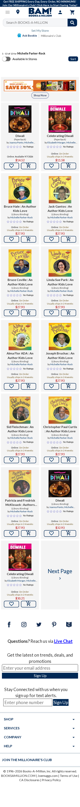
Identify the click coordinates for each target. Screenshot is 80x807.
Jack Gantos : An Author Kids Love (60, 208)
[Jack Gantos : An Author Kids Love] (60, 189)
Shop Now (40, 95)
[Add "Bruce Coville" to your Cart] (28, 313)
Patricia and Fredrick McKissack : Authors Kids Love (20, 502)
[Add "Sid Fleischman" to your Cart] (28, 460)
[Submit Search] (72, 22)
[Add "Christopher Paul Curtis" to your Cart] (68, 460)
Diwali (20, 136)
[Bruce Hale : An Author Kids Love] (20, 189)
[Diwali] (20, 119)
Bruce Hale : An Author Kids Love (20, 208)
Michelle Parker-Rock (23, 144)
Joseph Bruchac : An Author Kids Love (60, 355)
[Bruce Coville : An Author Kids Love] (20, 263)
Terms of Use (68, 775)
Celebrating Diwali (60, 136)
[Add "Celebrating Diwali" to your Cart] (68, 166)
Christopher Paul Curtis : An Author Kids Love (60, 429)
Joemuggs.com (48, 775)
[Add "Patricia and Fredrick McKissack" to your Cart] (28, 533)
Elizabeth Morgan (56, 142)
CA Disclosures (29, 780)
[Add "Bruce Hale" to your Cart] (28, 239)
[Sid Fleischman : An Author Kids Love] (20, 410)
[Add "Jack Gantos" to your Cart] (68, 239)
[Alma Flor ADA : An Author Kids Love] (20, 336)
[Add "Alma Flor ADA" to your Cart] (28, 386)
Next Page (60, 574)
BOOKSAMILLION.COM (18, 775)
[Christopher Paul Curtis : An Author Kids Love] (60, 410)
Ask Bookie (29, 35)
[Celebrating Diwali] (60, 119)
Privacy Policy (51, 780)
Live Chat (63, 641)
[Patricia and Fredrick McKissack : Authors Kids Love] (20, 483)
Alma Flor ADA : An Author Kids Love (20, 355)
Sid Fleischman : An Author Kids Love (20, 429)
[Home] (40, 12)
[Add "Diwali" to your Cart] (28, 166)
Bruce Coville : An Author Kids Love (20, 282)
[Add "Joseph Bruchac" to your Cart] (68, 386)
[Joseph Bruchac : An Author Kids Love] (60, 336)
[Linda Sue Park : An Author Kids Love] (60, 263)
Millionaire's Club (51, 35)
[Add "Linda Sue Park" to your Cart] (68, 313)
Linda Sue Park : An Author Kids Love (60, 282)
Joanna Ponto (16, 142)
